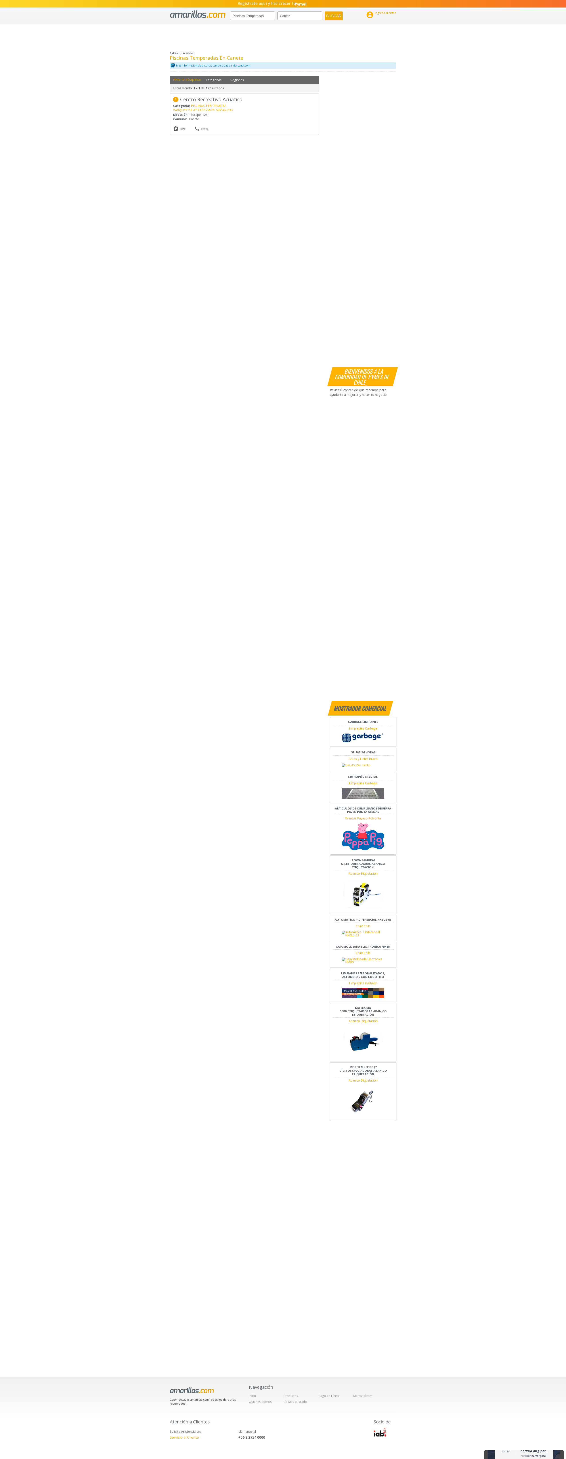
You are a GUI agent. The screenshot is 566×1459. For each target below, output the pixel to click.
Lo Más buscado (295, 1402)
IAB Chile (380, 1432)
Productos (291, 1396)
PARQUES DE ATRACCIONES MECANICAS (203, 110)
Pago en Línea (329, 1396)
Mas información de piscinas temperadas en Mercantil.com (213, 65)
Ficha (182, 128)
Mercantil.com (363, 1396)
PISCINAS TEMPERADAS (208, 106)
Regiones (237, 80)
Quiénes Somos (260, 1402)
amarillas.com (198, 14)
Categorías (214, 80)
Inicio (252, 1396)
